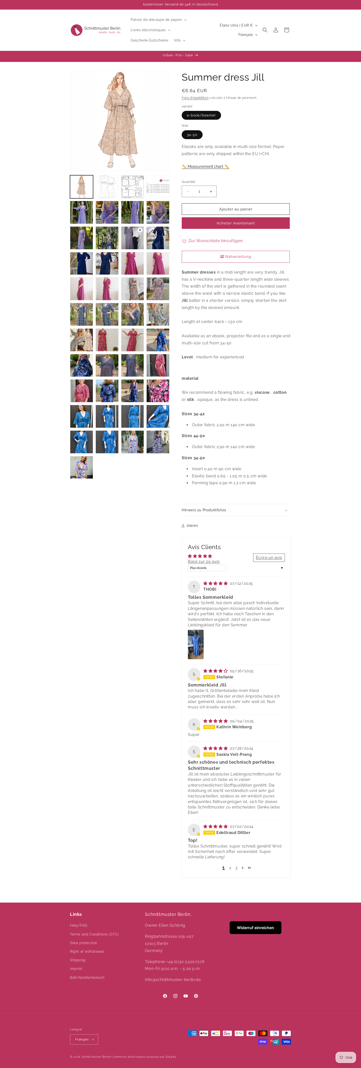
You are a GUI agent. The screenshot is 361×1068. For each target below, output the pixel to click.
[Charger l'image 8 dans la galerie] (157, 212)
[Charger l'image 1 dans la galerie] (81, 186)
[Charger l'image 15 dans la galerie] (157, 263)
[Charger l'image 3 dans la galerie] (132, 186)
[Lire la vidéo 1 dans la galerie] (132, 237)
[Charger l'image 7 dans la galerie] (132, 212)
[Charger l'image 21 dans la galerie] (107, 314)
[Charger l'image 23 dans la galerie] (157, 314)
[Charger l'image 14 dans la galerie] (132, 263)
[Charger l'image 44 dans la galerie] (81, 467)
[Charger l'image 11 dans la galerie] (157, 237)
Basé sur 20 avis (204, 561)
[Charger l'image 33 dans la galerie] (107, 390)
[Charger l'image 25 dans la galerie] (107, 339)
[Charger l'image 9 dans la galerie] (81, 237)
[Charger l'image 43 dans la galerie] (157, 442)
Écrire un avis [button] (269, 557)
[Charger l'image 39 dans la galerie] (157, 416)
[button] (158, 20)
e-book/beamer (201, 115)
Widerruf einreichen (255, 927)
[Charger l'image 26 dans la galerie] (132, 339)
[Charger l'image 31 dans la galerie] (157, 365)
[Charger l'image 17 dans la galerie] (107, 288)
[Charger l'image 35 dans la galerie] (157, 390)
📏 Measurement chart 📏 (205, 166)
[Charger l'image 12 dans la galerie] (81, 263)
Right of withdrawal (87, 951)
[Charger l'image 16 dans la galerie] (81, 288)
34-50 (192, 135)
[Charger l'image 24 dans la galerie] (81, 339)
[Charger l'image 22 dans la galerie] (132, 314)
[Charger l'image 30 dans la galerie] (132, 365)
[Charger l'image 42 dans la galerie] (132, 442)
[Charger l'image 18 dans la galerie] (132, 288)
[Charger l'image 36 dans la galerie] (81, 416)
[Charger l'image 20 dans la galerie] (81, 314)
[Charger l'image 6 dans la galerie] (107, 212)
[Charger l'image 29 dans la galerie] (107, 365)
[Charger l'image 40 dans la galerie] (81, 442)
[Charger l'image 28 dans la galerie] (81, 365)
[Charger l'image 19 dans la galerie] (157, 288)
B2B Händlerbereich (87, 977)
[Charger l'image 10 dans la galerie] (107, 237)
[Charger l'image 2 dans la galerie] (107, 186)
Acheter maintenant (236, 223)
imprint (76, 969)
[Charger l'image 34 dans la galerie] (132, 390)
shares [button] (192, 526)
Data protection (83, 943)
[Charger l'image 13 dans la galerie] (107, 263)
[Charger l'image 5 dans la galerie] (81, 212)
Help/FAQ (78, 925)
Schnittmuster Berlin (96, 1056)
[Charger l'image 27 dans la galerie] (157, 339)
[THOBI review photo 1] (196, 644)
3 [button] (236, 867)
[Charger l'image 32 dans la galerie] (81, 390)
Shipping (77, 960)
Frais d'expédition (195, 98)
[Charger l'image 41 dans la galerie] (107, 442)
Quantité (188, 182)
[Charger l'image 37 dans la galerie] (107, 416)
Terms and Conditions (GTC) (94, 934)
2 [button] (230, 867)
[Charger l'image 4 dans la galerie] (157, 186)
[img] (216, 583)
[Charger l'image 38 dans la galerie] (132, 416)
